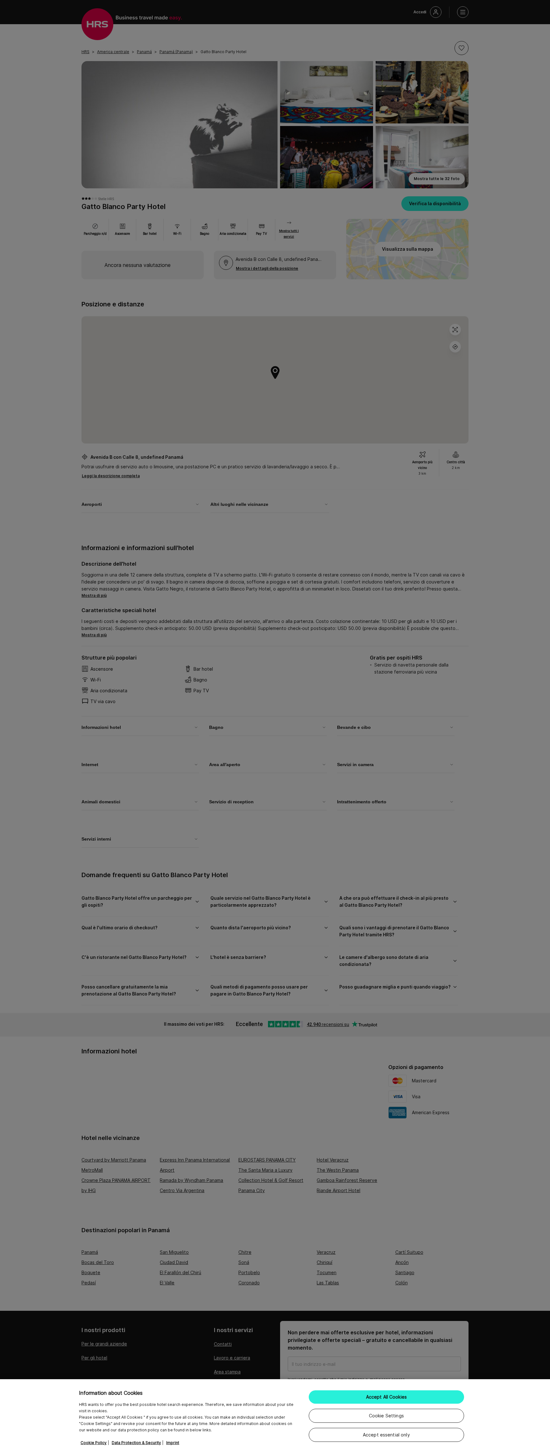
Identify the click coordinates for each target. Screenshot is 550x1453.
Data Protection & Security (136, 1442)
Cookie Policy (94, 1442)
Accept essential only (386, 1434)
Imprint (172, 1442)
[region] (275, 1416)
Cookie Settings (386, 1415)
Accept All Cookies (386, 1397)
